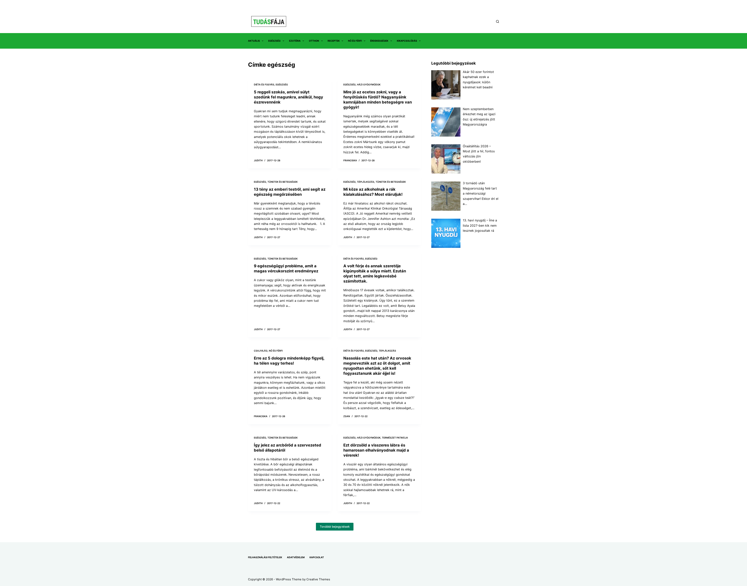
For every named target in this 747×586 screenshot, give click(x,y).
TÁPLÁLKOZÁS (365, 181)
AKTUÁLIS (254, 40)
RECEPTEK (334, 40)
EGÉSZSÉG (274, 40)
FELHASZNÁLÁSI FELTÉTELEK (265, 557)
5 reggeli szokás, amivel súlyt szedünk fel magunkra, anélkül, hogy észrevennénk (288, 97)
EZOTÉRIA (295, 40)
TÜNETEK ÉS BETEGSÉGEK (282, 181)
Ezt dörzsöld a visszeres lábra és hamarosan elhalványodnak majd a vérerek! (376, 450)
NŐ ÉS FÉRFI (355, 40)
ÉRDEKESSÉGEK (379, 40)
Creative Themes (318, 579)
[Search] (497, 21)
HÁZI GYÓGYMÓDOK (369, 84)
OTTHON (314, 40)
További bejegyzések (335, 526)
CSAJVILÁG (260, 350)
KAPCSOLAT (316, 557)
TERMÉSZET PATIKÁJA (395, 437)
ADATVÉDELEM (296, 557)
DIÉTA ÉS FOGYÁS (264, 84)
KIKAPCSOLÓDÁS (407, 40)
